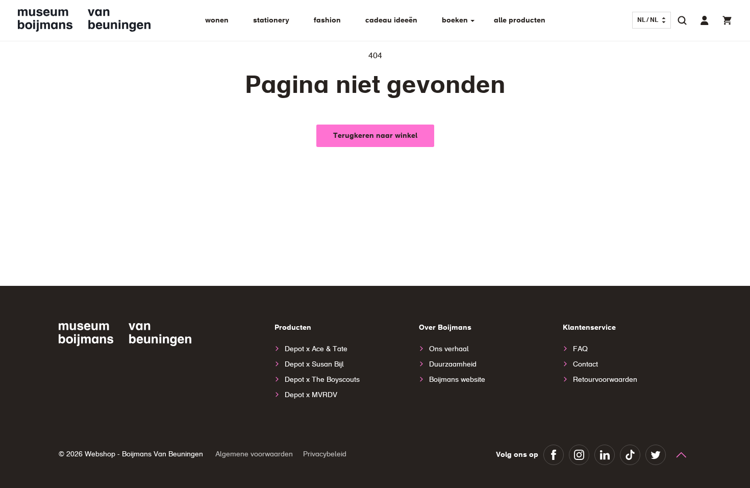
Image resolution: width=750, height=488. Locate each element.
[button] (682, 20)
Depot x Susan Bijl (314, 364)
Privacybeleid (324, 454)
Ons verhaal (449, 349)
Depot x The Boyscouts (322, 379)
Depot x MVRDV (311, 395)
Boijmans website (457, 379)
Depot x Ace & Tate (316, 349)
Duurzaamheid (453, 364)
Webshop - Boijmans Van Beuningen (144, 454)
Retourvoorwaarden (605, 379)
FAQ (580, 349)
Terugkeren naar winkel (375, 135)
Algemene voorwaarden (254, 454)
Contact (585, 364)
